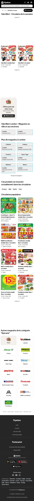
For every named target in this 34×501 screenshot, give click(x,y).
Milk (10, 189)
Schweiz (28, 479)
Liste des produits (17, 434)
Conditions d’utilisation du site (17, 494)
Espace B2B (17, 450)
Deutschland (5, 480)
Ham (20, 189)
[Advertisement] (17, 30)
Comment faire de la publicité (17, 447)
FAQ (17, 425)
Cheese (4, 189)
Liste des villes (17, 431)
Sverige (23, 482)
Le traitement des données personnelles (17, 497)
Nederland (13, 482)
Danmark (12, 480)
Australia (18, 479)
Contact (17, 428)
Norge (18, 482)
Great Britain (28, 480)
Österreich (12, 479)
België (23, 479)
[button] (28, 2)
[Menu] (31, 2)
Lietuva (7, 482)
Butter (15, 189)
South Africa (5, 484)
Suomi (17, 480)
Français (22, 480)
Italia (3, 482)
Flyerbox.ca (22, 489)
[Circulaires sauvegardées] (24, 2)
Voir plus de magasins (16, 175)
